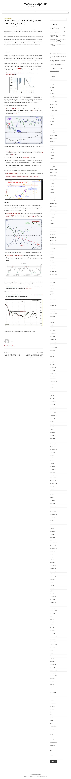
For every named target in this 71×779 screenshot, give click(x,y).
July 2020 (52, 285)
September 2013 (53, 514)
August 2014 (52, 486)
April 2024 (52, 158)
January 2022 (52, 234)
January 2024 (52, 166)
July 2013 (51, 520)
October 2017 (53, 378)
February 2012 (53, 565)
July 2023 (52, 183)
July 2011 (51, 582)
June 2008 (52, 684)
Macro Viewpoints (35, 4)
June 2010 (52, 619)
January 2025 (52, 132)
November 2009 (53, 639)
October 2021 (53, 243)
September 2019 (53, 313)
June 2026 (52, 84)
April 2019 (52, 327)
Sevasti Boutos (53, 68)
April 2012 (52, 559)
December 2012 (53, 540)
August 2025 (52, 113)
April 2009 (52, 658)
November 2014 (53, 477)
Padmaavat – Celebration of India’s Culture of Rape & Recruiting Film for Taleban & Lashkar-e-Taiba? (34, 355)
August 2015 (52, 452)
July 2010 (52, 616)
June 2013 (52, 523)
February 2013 (53, 534)
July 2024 (52, 149)
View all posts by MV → (9, 345)
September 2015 (53, 449)
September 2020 (53, 279)
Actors (51, 695)
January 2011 (52, 599)
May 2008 (52, 687)
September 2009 (53, 644)
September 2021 (53, 245)
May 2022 (52, 223)
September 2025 (53, 110)
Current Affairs (53, 703)
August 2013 (52, 517)
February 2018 (53, 367)
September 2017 (53, 381)
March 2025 (52, 127)
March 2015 (52, 466)
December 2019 (53, 305)
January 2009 (52, 667)
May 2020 (52, 291)
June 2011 (52, 585)
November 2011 (53, 571)
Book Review (52, 700)
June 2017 (52, 390)
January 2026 (52, 98)
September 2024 (53, 144)
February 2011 (53, 596)
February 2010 (53, 630)
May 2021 (52, 257)
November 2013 (53, 508)
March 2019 (52, 330)
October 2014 (53, 480)
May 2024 (52, 155)
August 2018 (52, 350)
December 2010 (53, 602)
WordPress (31, 776)
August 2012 (52, 551)
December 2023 (53, 169)
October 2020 (53, 277)
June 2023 (52, 186)
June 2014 (52, 491)
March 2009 (52, 661)
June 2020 (52, 288)
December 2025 (53, 101)
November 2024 (53, 138)
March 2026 (52, 93)
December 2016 (53, 407)
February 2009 (53, 664)
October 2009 (53, 641)
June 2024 (52, 152)
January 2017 (52, 404)
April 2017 (52, 395)
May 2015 (52, 460)
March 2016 (52, 432)
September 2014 (53, 483)
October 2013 (53, 511)
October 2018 (53, 344)
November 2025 (53, 104)
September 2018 (53, 347)
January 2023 (52, 200)
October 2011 (52, 573)
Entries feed (52, 739)
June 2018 (52, 356)
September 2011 (53, 576)
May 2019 (52, 325)
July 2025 (52, 115)
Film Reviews (52, 709)
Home (34, 11)
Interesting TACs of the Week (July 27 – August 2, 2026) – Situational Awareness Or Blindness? (58, 40)
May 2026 (52, 87)
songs (51, 723)
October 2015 (53, 446)
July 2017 (51, 387)
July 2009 (52, 650)
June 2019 (52, 322)
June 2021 (52, 254)
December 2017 (53, 373)
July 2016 (51, 421)
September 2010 (53, 610)
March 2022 (52, 229)
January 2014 (52, 503)
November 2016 (53, 409)
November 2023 (53, 172)
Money (51, 720)
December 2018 (53, 339)
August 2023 (52, 180)
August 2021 (52, 248)
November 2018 (53, 342)
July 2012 (51, 554)
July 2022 (52, 217)
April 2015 (52, 463)
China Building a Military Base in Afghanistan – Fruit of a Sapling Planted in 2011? (12, 355)
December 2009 (53, 636)
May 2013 (52, 525)
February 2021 (53, 265)
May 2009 (52, 656)
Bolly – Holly (52, 697)
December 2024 (53, 135)
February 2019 (53, 333)
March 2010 (52, 627)
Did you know (53, 706)
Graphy (38, 776)
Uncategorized (8, 18)
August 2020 (52, 282)
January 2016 (52, 438)
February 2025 (53, 130)
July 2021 (51, 251)
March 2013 (52, 531)
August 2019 (52, 316)
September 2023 (53, 178)
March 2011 (52, 593)
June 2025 (52, 118)
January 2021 (52, 268)
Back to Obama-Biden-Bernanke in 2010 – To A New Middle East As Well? (57, 70)
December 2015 (53, 441)
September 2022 (53, 212)
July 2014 (52, 489)
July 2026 (52, 81)
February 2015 (53, 469)
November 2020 (53, 274)
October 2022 (53, 209)
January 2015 (52, 472)
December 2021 (53, 237)
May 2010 (52, 622)
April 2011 (52, 590)
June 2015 (52, 458)
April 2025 (52, 124)
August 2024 (52, 146)
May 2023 (52, 189)
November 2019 (53, 308)
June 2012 (52, 557)
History (51, 714)
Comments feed (53, 742)
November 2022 (53, 206)
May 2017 (52, 392)
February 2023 (53, 197)
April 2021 (52, 260)
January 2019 (52, 336)
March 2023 (52, 195)
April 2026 (52, 90)
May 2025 (52, 121)
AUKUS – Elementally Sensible (59, 53)
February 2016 (53, 435)
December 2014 (53, 475)
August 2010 (52, 613)
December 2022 (53, 203)
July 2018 (51, 353)
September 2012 (53, 548)
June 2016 (52, 424)
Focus (51, 712)
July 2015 (51, 455)
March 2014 (52, 500)
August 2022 (52, 214)
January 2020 (52, 302)
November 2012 (53, 542)
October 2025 (53, 107)
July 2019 (52, 319)
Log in (51, 737)
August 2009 (52, 647)
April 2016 (52, 429)
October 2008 (53, 672)
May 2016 (52, 426)
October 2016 (53, 412)
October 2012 (53, 545)
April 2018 (52, 361)
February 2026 (53, 96)
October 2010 (53, 607)
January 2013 (52, 537)
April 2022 (52, 226)
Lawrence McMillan (25, 157)
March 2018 (52, 364)
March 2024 (52, 161)
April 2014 (52, 497)
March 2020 (52, 296)
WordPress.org (53, 745)
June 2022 (52, 220)
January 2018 (52, 370)
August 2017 (52, 384)
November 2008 (53, 670)
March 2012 (52, 562)
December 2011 (53, 568)
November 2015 (53, 443)
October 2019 (53, 311)
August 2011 (52, 579)
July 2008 (52, 681)
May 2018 (52, 359)
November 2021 (53, 240)
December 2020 (53, 271)
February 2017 (53, 401)
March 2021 (52, 262)
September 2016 (53, 415)
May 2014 (52, 494)
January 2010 (52, 633)
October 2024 (53, 141)
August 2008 (52, 678)
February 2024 (53, 163)
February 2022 (53, 231)
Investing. (52, 717)
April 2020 (52, 294)
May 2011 (51, 588)
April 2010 (52, 624)
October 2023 (53, 175)
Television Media (53, 726)
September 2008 (53, 675)
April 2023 (52, 192)
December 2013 (53, 506)
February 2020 (53, 299)
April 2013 (52, 528)
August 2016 (52, 418)
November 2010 (53, 605)
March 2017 (52, 398)
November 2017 (53, 376)
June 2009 (52, 653)
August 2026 (52, 79)
